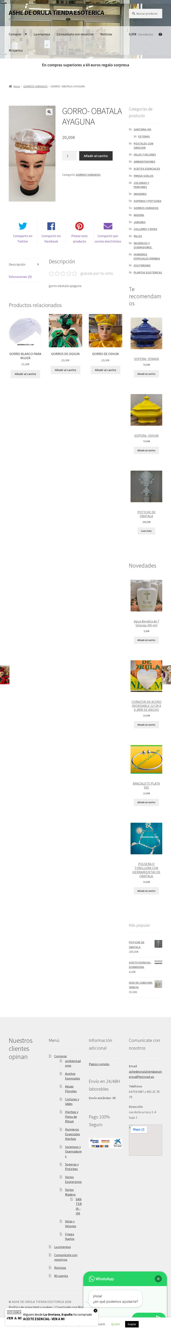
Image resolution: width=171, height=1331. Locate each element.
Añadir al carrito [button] (25, 374)
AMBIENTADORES (144, 161)
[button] (49, 112)
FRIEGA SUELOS (143, 176)
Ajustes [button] (115, 1324)
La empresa (42, 34)
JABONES (140, 222)
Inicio (17, 86)
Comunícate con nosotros (75, 34)
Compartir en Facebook (51, 238)
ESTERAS (144, 136)
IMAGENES (140, 194)
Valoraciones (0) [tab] (20, 277)
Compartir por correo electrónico (108, 238)
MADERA (139, 215)
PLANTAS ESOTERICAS (148, 272)
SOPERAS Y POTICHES (147, 201)
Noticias (106, 34)
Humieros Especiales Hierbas (72, 1134)
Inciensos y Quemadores (73, 1151)
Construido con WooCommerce (77, 1307)
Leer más (146, 530)
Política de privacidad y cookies (31, 1307)
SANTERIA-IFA (142, 129)
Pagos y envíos (99, 1064)
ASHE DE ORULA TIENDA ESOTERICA (56, 13)
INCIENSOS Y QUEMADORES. (143, 245)
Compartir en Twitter (22, 238)
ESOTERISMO (142, 265)
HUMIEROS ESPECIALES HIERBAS (147, 256)
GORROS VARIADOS (35, 86)
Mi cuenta (16, 50)
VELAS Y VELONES (145, 154)
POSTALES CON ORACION (143, 146)
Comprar (15, 34)
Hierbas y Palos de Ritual (71, 1116)
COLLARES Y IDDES (145, 229)
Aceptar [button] (132, 1324)
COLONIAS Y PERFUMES (141, 185)
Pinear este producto (79, 238)
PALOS (138, 236)
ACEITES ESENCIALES (147, 169)
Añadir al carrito (96, 156)
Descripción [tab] (17, 264)
